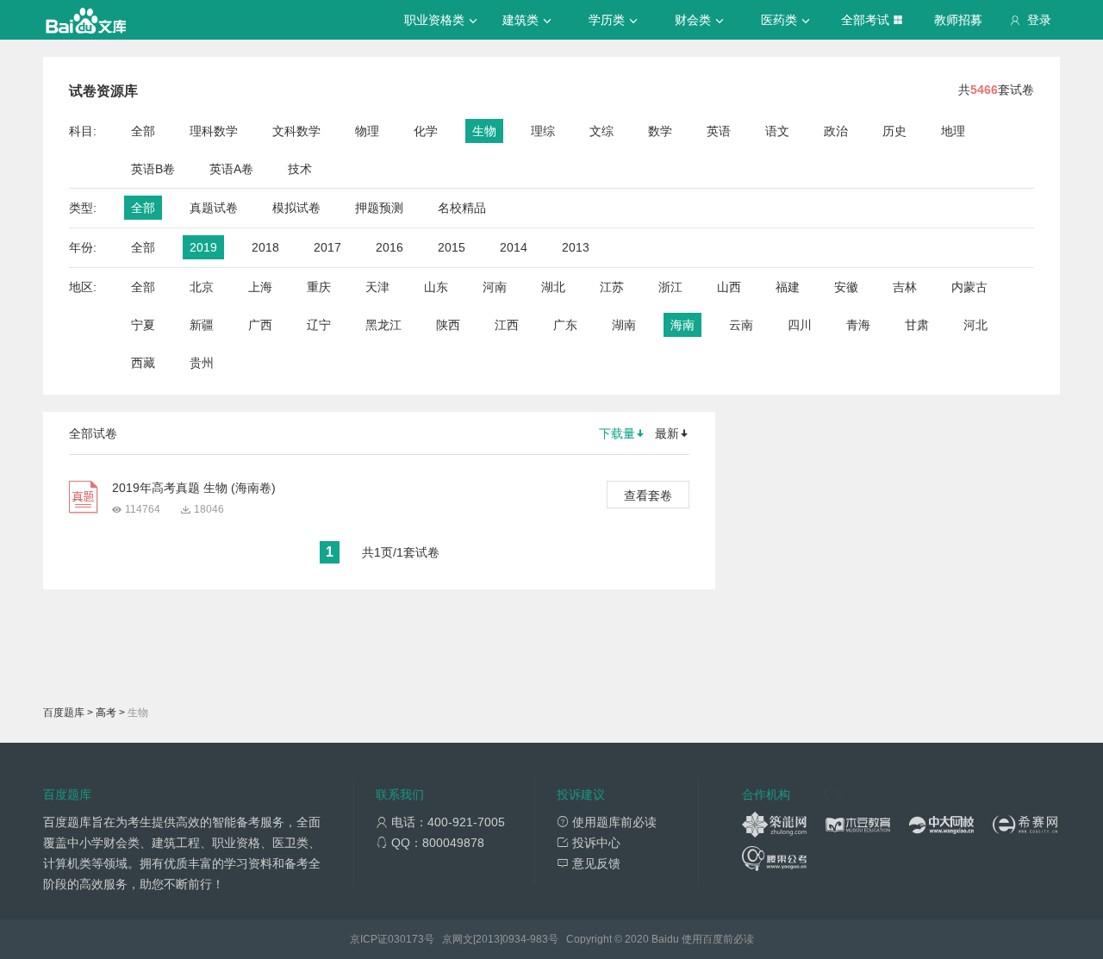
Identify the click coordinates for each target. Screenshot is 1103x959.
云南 (741, 325)
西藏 (143, 363)
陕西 (448, 325)
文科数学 (296, 131)
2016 (389, 247)
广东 (565, 325)
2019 (203, 247)
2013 (575, 247)
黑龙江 (383, 325)
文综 (601, 131)
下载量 (617, 433)
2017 (327, 247)
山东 (436, 287)
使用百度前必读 (718, 939)
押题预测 (379, 208)
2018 (265, 247)
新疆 (202, 325)
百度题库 (63, 713)
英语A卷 (231, 169)
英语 (719, 131)
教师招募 (958, 20)
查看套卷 (648, 495)
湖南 (624, 325)
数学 (660, 131)
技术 (300, 169)
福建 (788, 287)
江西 (507, 325)
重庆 (319, 287)
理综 (543, 131)
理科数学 (214, 131)
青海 (858, 325)
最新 (667, 433)
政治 (836, 131)
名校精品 (462, 208)
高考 (106, 713)
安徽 (846, 287)
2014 (513, 247)
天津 (377, 287)
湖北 (553, 287)
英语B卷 (153, 169)
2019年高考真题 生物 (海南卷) (194, 488)
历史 (894, 131)
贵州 (202, 363)
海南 (682, 325)
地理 (953, 131)
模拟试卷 (296, 208)
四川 (800, 325)
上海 (260, 287)
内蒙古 (969, 287)
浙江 (670, 287)
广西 (260, 325)
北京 (202, 287)
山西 (729, 287)
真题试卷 (214, 208)
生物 (484, 131)
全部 (143, 131)
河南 (495, 287)
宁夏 (143, 325)
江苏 (612, 287)
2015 (451, 247)
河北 (975, 325)
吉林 (905, 287)
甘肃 (917, 325)
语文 (777, 131)
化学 (426, 131)
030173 (406, 939)
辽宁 (319, 325)
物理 (367, 131)
